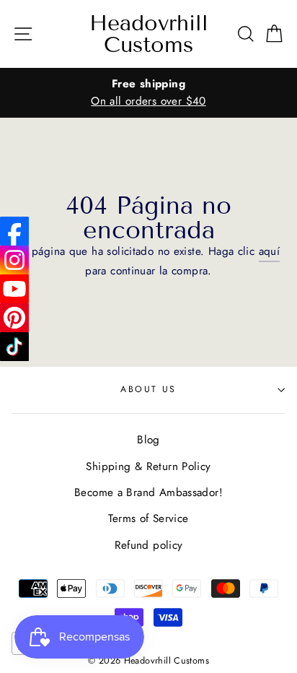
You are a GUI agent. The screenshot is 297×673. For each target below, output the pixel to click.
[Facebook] (14, 231)
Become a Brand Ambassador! (148, 492)
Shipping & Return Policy (148, 466)
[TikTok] (14, 346)
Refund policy (149, 545)
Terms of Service (148, 518)
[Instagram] (14, 260)
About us (148, 389)
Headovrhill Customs (148, 34)
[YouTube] (14, 288)
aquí (269, 251)
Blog (148, 440)
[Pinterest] (14, 317)
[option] (148, 92)
